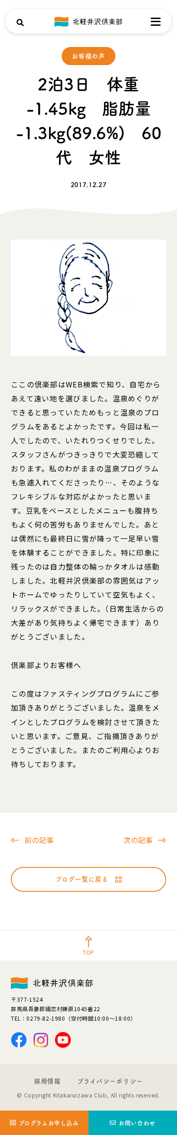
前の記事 (39, 839)
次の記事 (137, 839)
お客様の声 (88, 56)
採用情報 (47, 1081)
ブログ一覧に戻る (81, 879)
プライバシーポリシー (110, 1081)
